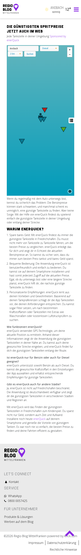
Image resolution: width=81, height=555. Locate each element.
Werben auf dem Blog (18, 522)
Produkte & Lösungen (18, 517)
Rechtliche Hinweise (63, 549)
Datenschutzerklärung (62, 543)
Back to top (69, 535)
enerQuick (39, 419)
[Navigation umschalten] (75, 9)
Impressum (36, 543)
